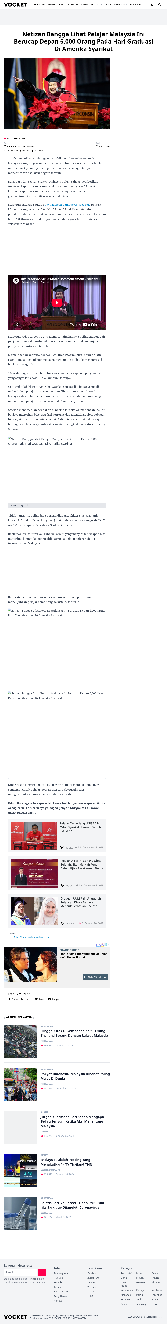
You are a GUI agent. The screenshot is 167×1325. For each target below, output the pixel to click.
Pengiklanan (61, 1296)
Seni (138, 1299)
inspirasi (14, 151)
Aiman (49, 1041)
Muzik (139, 1294)
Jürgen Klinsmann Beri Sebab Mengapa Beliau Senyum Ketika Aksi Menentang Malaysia (72, 1121)
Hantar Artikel (61, 1291)
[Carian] (159, 4)
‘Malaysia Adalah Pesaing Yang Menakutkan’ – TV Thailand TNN (66, 1161)
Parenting (157, 1294)
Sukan (51, 4)
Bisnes (44, 1155)
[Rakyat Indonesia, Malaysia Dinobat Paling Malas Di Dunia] (20, 1084)
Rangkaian (119, 4)
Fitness (155, 1277)
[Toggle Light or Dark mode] (152, 4)
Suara (155, 1299)
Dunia (124, 1277)
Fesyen (140, 1277)
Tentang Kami (61, 1273)
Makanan (126, 1294)
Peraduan (126, 1299)
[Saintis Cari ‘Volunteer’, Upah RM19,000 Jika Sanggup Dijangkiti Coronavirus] (20, 1213)
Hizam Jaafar (53, 1170)
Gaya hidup (124, 1284)
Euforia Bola (137, 4)
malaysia (26, 151)
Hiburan (156, 1282)
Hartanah (141, 1282)
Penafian (58, 1282)
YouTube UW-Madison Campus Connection (30, 937)
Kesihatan (157, 1290)
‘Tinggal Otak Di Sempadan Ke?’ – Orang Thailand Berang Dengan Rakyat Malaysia (74, 1033)
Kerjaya (58, 1300)
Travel (61, 4)
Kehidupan (40, 4)
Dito (48, 1132)
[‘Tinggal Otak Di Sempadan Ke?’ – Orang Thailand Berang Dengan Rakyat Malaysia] (20, 1041)
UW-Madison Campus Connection (67, 205)
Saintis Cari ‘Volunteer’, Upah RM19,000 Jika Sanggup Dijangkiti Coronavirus (72, 1205)
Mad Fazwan (104, 146)
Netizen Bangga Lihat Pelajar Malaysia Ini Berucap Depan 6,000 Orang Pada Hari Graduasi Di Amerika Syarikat (83, 41)
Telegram (33, 1278)
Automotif (87, 4)
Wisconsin (38, 151)
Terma (57, 1286)
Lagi (98, 4)
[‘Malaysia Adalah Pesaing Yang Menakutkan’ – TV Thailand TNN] (20, 1170)
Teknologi (73, 4)
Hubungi (59, 1277)
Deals (108, 4)
